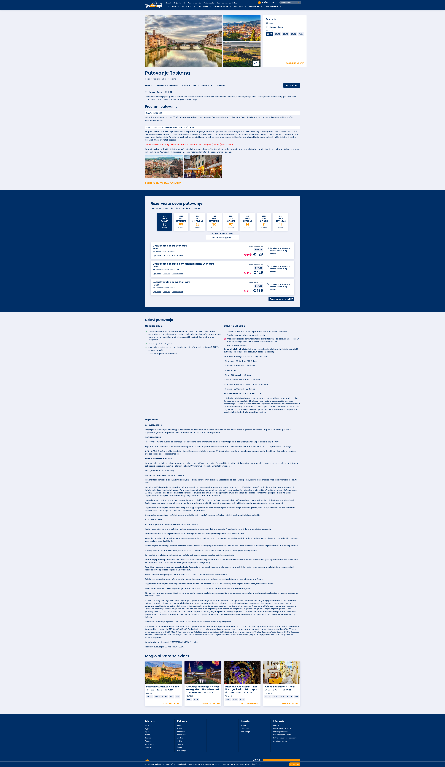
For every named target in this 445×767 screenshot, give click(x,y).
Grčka (147, 725)
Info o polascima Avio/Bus (227, 3)
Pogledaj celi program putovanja (163, 183)
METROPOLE (187, 6)
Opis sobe (157, 255)
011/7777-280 (268, 2)
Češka (179, 728)
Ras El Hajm (245, 731)
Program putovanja (167, 85)
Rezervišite (291, 85)
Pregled (149, 85)
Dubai (243, 725)
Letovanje (150, 721)
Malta (147, 735)
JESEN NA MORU (221, 6)
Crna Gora (149, 744)
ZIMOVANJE (254, 6)
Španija (148, 738)
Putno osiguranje (194, 3)
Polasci (186, 85)
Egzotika (245, 721)
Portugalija (181, 750)
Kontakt (168, 3)
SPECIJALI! (204, 6)
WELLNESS (239, 6)
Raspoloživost (177, 255)
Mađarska (181, 731)
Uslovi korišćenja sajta (282, 735)
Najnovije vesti (179, 3)
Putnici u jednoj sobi (222, 233)
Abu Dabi (245, 728)
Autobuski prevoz (280, 741)
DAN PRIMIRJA (272, 6)
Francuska (181, 735)
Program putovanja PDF (281, 299)
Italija (179, 725)
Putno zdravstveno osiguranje (285, 738)
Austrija (180, 738)
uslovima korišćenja (253, 764)
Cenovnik (220, 85)
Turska (148, 741)
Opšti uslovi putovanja (282, 728)
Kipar (147, 731)
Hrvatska (148, 747)
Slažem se (294, 764)
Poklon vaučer (209, 3)
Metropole (182, 721)
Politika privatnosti (280, 731)
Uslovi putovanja (202, 85)
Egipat (147, 728)
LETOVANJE (171, 6)
